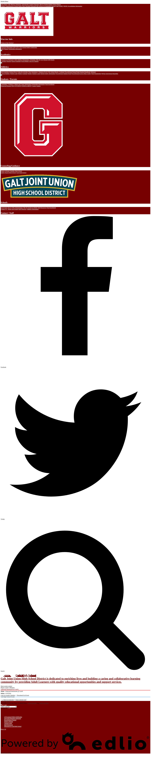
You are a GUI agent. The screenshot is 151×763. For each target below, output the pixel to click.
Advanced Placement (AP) (8, 47)
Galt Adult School (21, 172)
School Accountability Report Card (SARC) (51, 6)
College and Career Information (22, 84)
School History (57, 4)
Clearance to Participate (7, 60)
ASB (9, 4)
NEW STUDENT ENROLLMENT (21, 86)
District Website (5, 171)
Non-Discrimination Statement (12, 718)
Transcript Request (6, 86)
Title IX (38, 60)
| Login (5, 705)
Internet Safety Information (47, 73)
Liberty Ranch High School (8, 172)
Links (4, 712)
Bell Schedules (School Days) (9, 72)
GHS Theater (4, 49)
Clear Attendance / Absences (36, 72)
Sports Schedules (16, 61)
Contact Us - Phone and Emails (9, 209)
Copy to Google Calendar (8, 695)
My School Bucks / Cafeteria (56, 72)
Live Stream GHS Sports (47, 60)
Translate (13, 708)
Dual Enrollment (49, 84)
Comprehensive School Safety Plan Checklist (17, 6)
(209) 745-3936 (44, 703)
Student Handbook (85, 72)
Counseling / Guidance (7, 84)
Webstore (93, 72)
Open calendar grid (21, 700)
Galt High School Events (8, 697)
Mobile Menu (4, 1)
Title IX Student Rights (45, 4)
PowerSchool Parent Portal (72, 72)
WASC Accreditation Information (73, 6)
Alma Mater (4, 4)
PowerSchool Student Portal (63, 73)
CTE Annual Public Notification (28, 47)
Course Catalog (36, 86)
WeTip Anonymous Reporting (109, 73)
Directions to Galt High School (12, 726)
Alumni (3, 6)
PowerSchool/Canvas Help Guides (81, 73)
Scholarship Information (15, 49)
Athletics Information (33, 209)
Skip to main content (6, 686)
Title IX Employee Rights (30, 207)
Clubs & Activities (23, 72)
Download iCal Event (23, 695)
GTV (17, 47)
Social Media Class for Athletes (30, 61)
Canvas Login (8, 723)
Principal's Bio (35, 6)
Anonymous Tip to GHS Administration (12, 207)
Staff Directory (22, 209)
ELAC (46, 72)
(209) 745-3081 (32, 703)
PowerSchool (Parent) (10, 720)
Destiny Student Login (34, 73)
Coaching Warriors (6, 61)
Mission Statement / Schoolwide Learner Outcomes (25, 4)
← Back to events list (8, 700)
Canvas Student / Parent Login (9, 73)
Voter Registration (96, 73)
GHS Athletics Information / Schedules (25, 60)
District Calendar (22, 73)
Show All (3, 729)
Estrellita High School (16, 171)
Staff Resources (42, 207)
